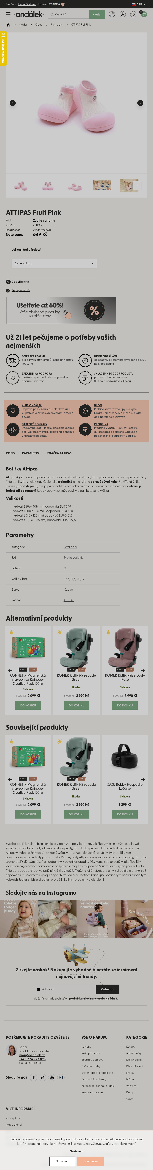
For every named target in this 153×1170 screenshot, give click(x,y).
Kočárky (130, 1047)
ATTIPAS (69, 600)
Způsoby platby (91, 1066)
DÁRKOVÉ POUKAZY (34, 424)
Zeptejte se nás (21, 290)
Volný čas (131, 1086)
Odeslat (107, 989)
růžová (68, 589)
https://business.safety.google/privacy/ (110, 1143)
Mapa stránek (14, 1125)
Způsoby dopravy (92, 1060)
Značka (59, 453)
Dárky (129, 1092)
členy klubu (33, 360)
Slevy (129, 1099)
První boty (70, 547)
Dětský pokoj (134, 1060)
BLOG (98, 405)
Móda (130, 1079)
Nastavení (76, 1151)
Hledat (97, 14)
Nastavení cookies (92, 1092)
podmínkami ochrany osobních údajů (93, 998)
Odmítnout (62, 1161)
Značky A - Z (13, 1118)
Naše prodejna (91, 1053)
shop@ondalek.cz (32, 1055)
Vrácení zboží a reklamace (97, 1073)
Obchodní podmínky (94, 1079)
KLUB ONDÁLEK (32, 405)
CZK (139, 4)
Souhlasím (90, 1161)
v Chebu (110, 428)
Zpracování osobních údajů (98, 1086)
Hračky (130, 1073)
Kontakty (86, 1047)
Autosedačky (133, 1053)
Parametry (31, 453)
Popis (10, 453)
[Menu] (8, 14)
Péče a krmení (134, 1066)
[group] (28, 670)
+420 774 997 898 (32, 1059)
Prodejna (101, 424)
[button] (28, 702)
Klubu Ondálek (27, 4)
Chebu (127, 381)
